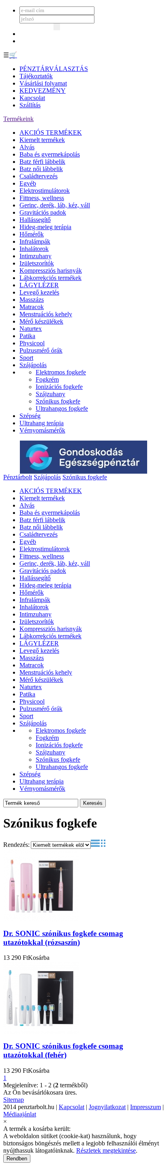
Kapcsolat (32, 97)
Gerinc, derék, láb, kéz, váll (54, 205)
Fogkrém (47, 379)
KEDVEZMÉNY (42, 90)
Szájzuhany (50, 394)
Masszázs (31, 299)
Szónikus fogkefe (58, 401)
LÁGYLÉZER (39, 285)
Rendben (16, 1159)
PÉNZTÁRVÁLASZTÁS (53, 68)
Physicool (32, 343)
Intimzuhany (35, 256)
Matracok (31, 306)
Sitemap (13, 1099)
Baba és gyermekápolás (49, 154)
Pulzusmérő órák (40, 350)
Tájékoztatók (36, 76)
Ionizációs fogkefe (59, 386)
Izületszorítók (36, 263)
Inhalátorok (34, 248)
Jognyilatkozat (107, 1106)
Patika (27, 335)
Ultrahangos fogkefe (62, 408)
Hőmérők (31, 234)
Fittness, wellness (41, 197)
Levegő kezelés (39, 292)
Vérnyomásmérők (42, 430)
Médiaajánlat (19, 1114)
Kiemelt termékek (42, 139)
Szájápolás (33, 365)
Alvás (26, 147)
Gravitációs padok (42, 212)
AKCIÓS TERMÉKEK (50, 132)
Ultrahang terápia (41, 423)
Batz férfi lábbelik (42, 161)
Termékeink (18, 118)
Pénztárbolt (17, 477)
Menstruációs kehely (45, 314)
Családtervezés (38, 176)
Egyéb (27, 183)
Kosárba (38, 957)
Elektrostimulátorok (44, 190)
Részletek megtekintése (106, 1150)
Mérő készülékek (41, 321)
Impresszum (145, 1106)
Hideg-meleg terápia (45, 227)
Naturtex (30, 328)
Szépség (30, 415)
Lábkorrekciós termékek (50, 277)
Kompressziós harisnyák (50, 270)
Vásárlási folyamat (43, 83)
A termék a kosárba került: (37, 1128)
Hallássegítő (35, 219)
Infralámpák (34, 241)
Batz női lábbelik (41, 168)
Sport (26, 357)
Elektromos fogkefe (61, 372)
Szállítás (30, 105)
